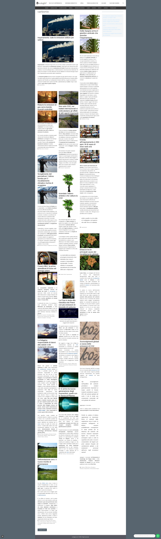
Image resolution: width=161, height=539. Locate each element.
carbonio (87, 285)
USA (77, 344)
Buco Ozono (64, 363)
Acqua (46, 7)
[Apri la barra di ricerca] (123, 3)
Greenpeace (40, 523)
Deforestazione (43, 521)
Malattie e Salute (47, 435)
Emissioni (46, 148)
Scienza (106, 7)
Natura (94, 7)
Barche (40, 314)
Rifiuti (99, 7)
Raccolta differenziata (55, 3)
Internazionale (93, 468)
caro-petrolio (52, 291)
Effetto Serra (41, 148)
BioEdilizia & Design (79, 7)
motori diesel (42, 410)
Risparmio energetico (71, 3)
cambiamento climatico (45, 369)
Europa (54, 434)
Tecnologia (113, 7)
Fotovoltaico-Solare (50, 314)
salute (39, 424)
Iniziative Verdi (63, 274)
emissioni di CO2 (95, 370)
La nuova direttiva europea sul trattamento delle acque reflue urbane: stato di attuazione (112, 29)
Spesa (81, 3)
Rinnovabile (52, 316)
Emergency (93, 467)
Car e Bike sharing (114, 3)
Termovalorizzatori (92, 3)
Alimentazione (62, 7)
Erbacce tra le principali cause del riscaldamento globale (89, 252)
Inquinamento (42, 84)
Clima (88, 7)
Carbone (69, 363)
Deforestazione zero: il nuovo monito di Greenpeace (47, 461)
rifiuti (67, 452)
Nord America (61, 366)
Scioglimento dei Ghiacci (52, 245)
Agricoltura (54, 7)
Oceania (51, 523)
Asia (61, 363)
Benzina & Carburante (45, 520)
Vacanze (103, 3)
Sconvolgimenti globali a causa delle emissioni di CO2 (89, 344)
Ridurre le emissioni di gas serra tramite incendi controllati (47, 107)
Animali (71, 7)
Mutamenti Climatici (43, 245)
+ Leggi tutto (42, 529)
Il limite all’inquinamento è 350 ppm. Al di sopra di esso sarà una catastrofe (89, 144)
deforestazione (42, 495)
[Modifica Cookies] (2, 536)
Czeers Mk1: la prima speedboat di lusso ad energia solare (47, 268)
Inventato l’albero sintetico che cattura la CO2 (68, 195)
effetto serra (45, 483)
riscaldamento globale (72, 353)
